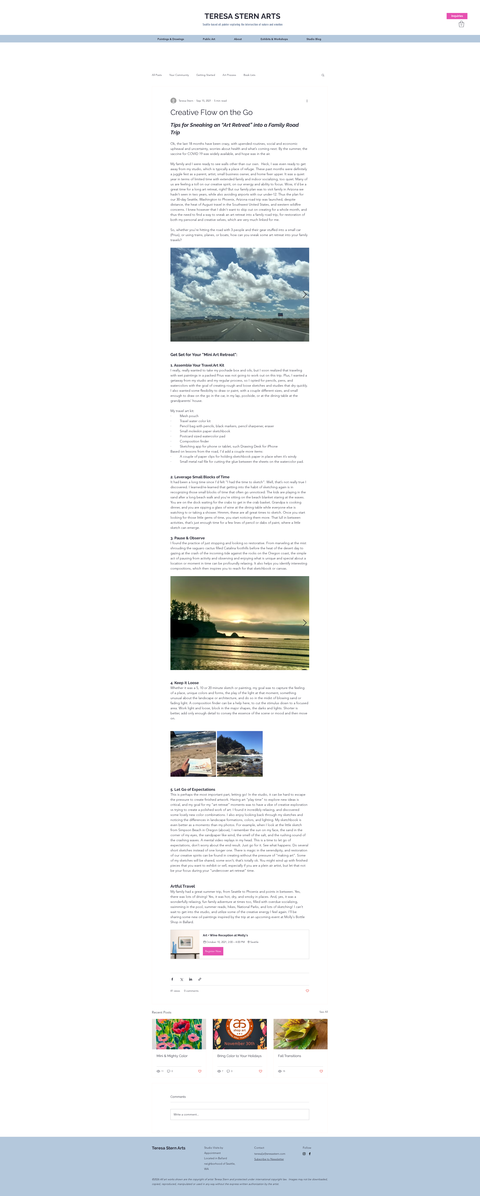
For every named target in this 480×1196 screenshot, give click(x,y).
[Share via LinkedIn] (190, 979)
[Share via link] (200, 979)
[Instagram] (304, 1154)
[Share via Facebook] (172, 979)
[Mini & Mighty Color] (179, 1034)
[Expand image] (239, 295)
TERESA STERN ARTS (242, 16)
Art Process (229, 75)
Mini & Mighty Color (172, 1056)
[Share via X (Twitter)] (181, 979)
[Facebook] (310, 1154)
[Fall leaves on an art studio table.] (301, 1034)
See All (324, 1011)
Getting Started (205, 75)
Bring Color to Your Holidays (239, 1056)
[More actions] (307, 100)
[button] (461, 24)
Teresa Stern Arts (168, 1147)
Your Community (179, 75)
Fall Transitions (289, 1056)
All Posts (157, 75)
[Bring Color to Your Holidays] (240, 1034)
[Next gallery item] (305, 294)
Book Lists (249, 75)
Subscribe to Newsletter (269, 1159)
